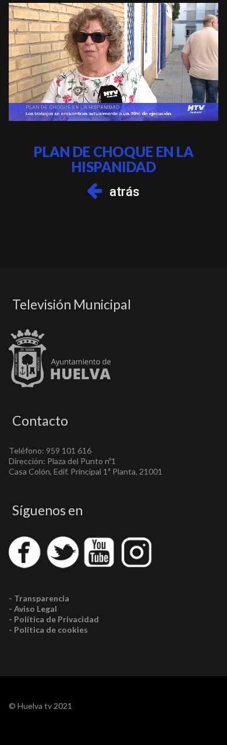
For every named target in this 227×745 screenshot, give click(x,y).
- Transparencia (39, 598)
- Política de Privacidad (54, 619)
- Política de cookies (48, 630)
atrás (124, 191)
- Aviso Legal (33, 609)
